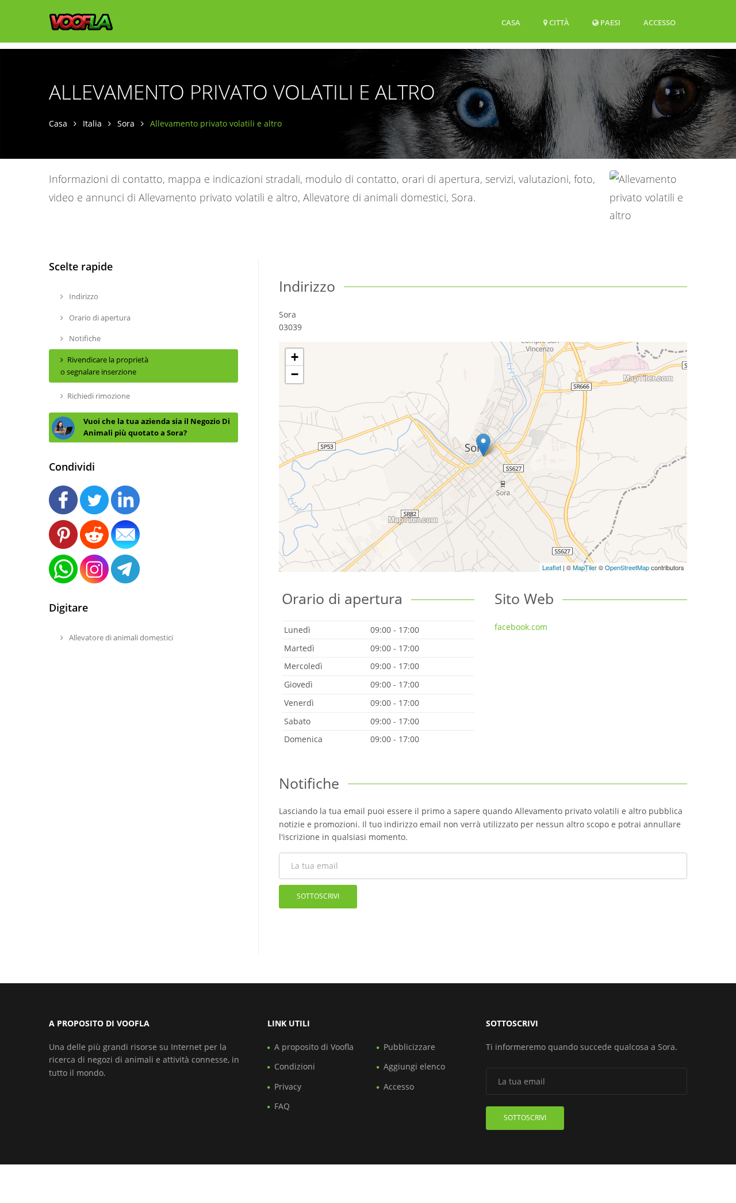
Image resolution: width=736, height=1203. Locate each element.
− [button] (294, 374)
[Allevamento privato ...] (483, 445)
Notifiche (84, 338)
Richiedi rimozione (98, 396)
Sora (126, 123)
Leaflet (551, 567)
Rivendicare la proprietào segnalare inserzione (104, 365)
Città (558, 22)
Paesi (609, 22)
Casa (510, 22)
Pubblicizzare (409, 1046)
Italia (92, 123)
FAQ (282, 1106)
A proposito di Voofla (314, 1046)
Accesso (659, 22)
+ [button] (294, 357)
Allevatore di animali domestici (120, 637)
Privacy (287, 1086)
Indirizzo (82, 296)
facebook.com (520, 626)
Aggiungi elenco (414, 1066)
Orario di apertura (99, 317)
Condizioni (294, 1066)
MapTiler (585, 567)
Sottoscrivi (318, 896)
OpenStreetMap (627, 567)
